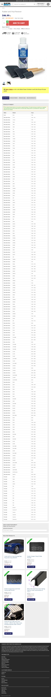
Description (6, 97)
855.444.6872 (19, 0)
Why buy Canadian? (5, 662)
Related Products (31, 97)
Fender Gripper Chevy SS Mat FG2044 (34, 556)
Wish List (3, 690)
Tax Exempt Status (5, 660)
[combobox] (25, 530)
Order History (4, 689)
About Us (3, 663)
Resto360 (3, 656)
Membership (4, 693)
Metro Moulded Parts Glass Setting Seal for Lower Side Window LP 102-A (36, 590)
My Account (4, 687)
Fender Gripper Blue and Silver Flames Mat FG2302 (12, 589)
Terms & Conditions (5, 667)
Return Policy (4, 658)
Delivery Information (5, 664)
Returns (3, 673)
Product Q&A (22, 97)
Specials (3, 681)
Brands (3, 678)
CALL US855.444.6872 (26, 33)
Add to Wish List (26, 29)
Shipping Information (6, 659)
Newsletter (4, 691)
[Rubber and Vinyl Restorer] (24, 58)
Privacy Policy (4, 666)
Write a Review (17, 29)
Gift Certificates (4, 680)
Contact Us (26, 0)
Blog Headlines (4, 682)
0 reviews (10, 29)
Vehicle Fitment (14, 97)
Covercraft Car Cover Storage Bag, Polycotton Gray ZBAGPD (13, 556)
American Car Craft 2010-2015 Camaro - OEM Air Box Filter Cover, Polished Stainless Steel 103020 (13, 623)
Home (3, 8)
